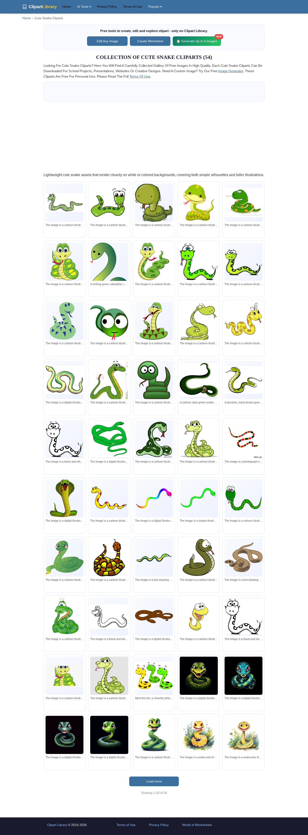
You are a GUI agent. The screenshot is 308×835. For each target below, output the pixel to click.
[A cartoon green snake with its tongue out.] (199, 439)
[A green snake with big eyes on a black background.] (109, 735)
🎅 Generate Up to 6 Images (198, 39)
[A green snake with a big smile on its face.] (243, 498)
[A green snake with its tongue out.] (154, 439)
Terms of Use (132, 6)
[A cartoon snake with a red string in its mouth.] (243, 202)
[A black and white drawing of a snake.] (64, 439)
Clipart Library (57, 825)
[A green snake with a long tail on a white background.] (154, 557)
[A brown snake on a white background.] (154, 616)
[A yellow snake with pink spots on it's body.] (109, 498)
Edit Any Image (107, 41)
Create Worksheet (150, 41)
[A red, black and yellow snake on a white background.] (243, 439)
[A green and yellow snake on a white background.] (64, 380)
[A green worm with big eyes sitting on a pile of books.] (154, 380)
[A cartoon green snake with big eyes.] (243, 261)
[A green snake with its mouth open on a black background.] (199, 676)
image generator (230, 71)
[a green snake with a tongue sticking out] (109, 322)
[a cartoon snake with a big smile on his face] (109, 380)
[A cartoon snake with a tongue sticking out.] (243, 321)
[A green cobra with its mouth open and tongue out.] (64, 498)
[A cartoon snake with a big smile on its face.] (199, 616)
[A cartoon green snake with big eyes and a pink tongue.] (109, 202)
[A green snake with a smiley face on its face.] (64, 321)
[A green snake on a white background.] (109, 439)
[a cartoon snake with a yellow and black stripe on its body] (109, 557)
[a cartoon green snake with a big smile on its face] (199, 323)
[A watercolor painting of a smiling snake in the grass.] (243, 735)
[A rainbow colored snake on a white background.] (154, 498)
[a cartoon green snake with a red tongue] (199, 202)
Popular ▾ (155, 6)
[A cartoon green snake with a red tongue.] (64, 262)
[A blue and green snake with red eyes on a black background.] (243, 676)
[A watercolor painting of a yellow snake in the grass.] (199, 735)
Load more (154, 781)
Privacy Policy (107, 6)
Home (66, 6)
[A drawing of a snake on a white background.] (243, 557)
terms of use (139, 76)
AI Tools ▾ (84, 6)
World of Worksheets (197, 825)
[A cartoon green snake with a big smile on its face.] (64, 202)
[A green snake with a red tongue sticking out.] (154, 202)
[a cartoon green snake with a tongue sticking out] (109, 676)
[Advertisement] (154, 136)
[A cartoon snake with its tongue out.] (154, 321)
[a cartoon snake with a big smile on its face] (154, 262)
